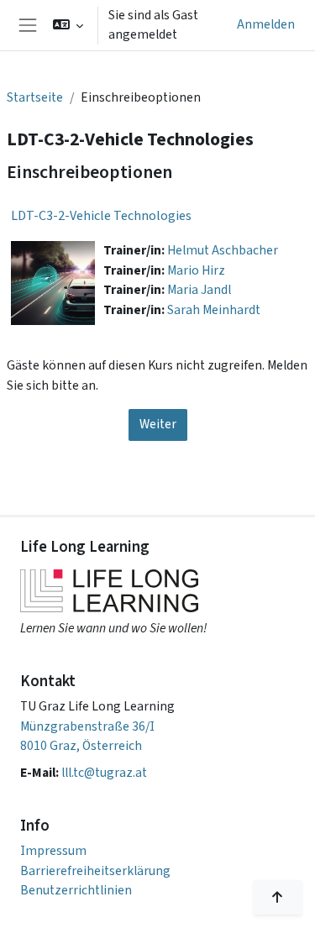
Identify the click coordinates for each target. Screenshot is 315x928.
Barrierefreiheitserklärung (95, 871)
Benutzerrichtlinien (76, 890)
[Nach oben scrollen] (278, 897)
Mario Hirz (196, 270)
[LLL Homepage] (113, 590)
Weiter (157, 424)
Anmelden (266, 24)
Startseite (35, 97)
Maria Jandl (199, 289)
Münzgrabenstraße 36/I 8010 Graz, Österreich (87, 736)
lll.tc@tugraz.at (104, 772)
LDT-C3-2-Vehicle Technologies (101, 216)
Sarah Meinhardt (213, 310)
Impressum (53, 850)
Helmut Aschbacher (222, 250)
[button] (68, 25)
